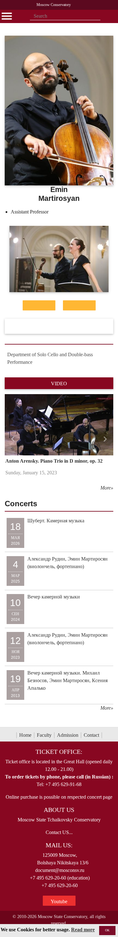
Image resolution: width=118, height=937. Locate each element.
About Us (59, 809)
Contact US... (59, 832)
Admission (67, 735)
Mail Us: (59, 845)
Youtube (59, 901)
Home (25, 735)
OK (107, 930)
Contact (91, 735)
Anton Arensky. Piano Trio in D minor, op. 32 (54, 461)
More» (106, 487)
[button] (13, 439)
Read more (83, 929)
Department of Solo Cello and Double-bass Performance (50, 358)
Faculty (44, 735)
